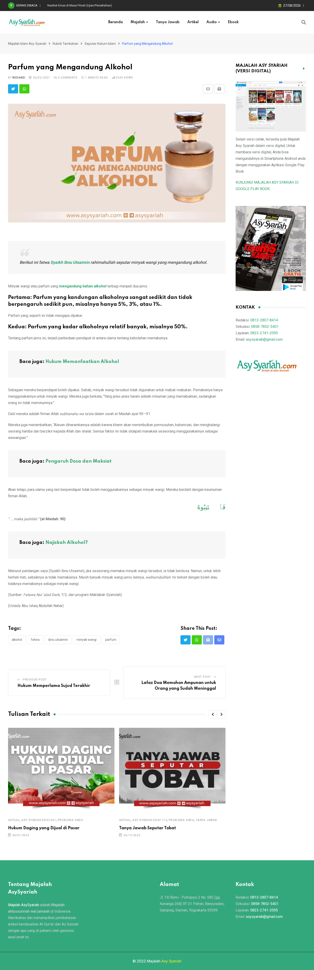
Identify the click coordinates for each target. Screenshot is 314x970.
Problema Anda (70, 820)
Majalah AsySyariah (23, 905)
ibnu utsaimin (58, 639)
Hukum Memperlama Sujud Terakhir (53, 686)
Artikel (193, 22)
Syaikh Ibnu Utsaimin (70, 262)
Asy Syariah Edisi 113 (149, 820)
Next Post (202, 676)
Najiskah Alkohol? (67, 542)
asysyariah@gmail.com (264, 339)
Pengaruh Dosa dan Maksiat (78, 461)
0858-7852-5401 (265, 326)
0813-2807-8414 (264, 320)
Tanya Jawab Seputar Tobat (147, 828)
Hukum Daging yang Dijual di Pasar (44, 828)
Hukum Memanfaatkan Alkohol (82, 362)
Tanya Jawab (168, 22)
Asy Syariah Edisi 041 (38, 820)
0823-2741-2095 (264, 333)
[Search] (303, 22)
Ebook (233, 22)
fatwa (35, 639)
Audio (211, 22)
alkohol (17, 639)
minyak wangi (87, 639)
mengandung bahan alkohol (82, 286)
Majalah (138, 22)
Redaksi (18, 77)
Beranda (115, 22)
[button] (212, 714)
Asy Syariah (171, 961)
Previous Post (35, 679)
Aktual (14, 820)
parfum (110, 639)
